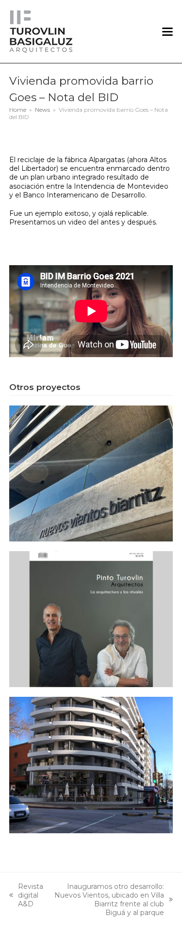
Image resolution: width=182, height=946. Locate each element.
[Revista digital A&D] (91, 618)
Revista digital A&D (26, 895)
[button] (167, 32)
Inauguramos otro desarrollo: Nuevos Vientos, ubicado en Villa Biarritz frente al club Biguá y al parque (109, 899)
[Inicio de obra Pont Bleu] (91, 764)
